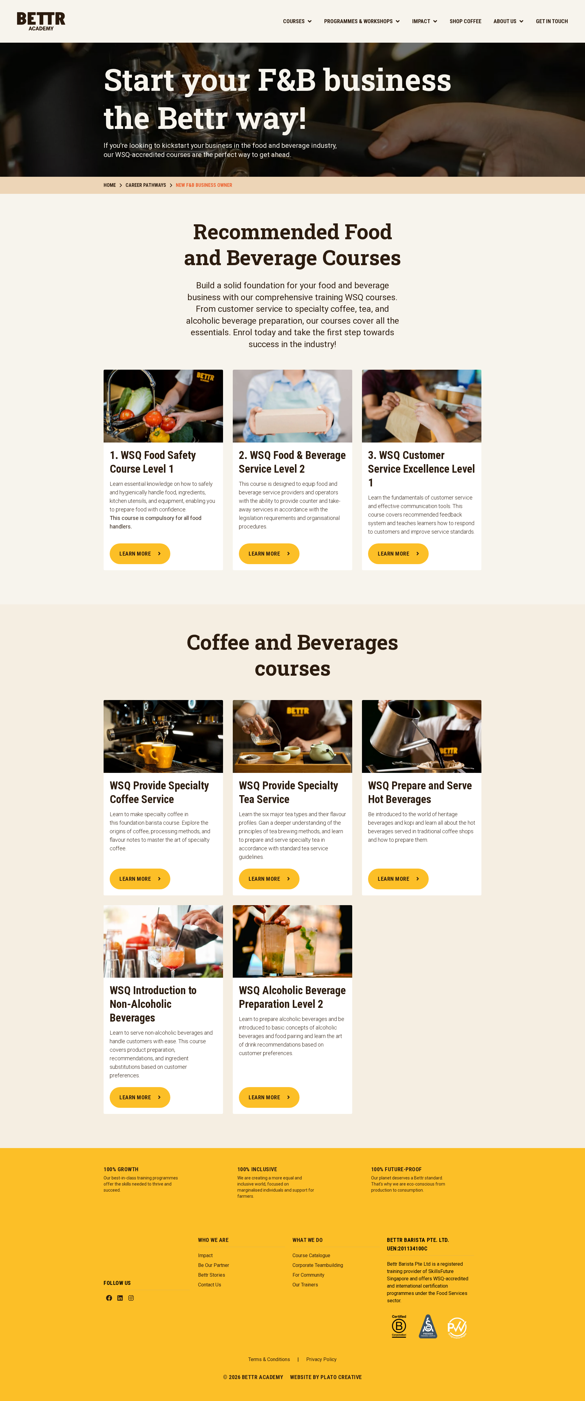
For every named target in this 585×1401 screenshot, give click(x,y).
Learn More (135, 553)
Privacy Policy (321, 1359)
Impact (421, 21)
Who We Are (213, 1240)
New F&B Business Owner (204, 185)
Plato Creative (341, 1377)
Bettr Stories (211, 1275)
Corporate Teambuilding (317, 1265)
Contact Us (209, 1285)
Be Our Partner (213, 1265)
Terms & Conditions (269, 1359)
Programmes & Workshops (358, 21)
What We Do (307, 1240)
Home (110, 185)
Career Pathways (146, 185)
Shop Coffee (465, 21)
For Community (308, 1275)
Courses (294, 21)
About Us (505, 21)
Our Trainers (305, 1285)
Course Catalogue (311, 1255)
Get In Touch (552, 21)
